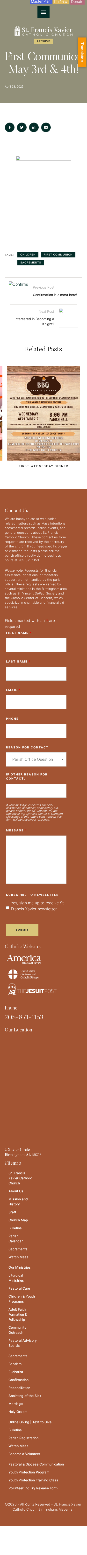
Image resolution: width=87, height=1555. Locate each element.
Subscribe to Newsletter (32, 895)
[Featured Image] (43, 413)
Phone (12, 718)
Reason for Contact (27, 747)
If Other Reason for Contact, (27, 776)
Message (16, 830)
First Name (19, 633)
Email (13, 690)
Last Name (18, 661)
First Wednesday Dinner (43, 466)
